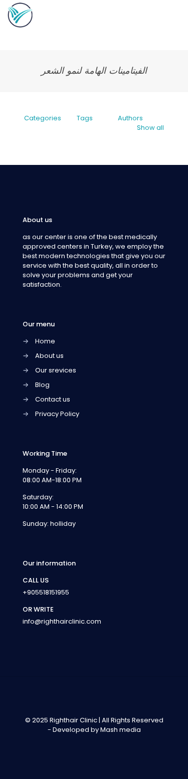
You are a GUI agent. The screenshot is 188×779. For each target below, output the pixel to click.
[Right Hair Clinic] (20, 15)
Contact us (52, 399)
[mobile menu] (174, 15)
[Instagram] (114, 743)
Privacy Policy (57, 414)
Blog (42, 385)
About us (49, 355)
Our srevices (55, 370)
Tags (85, 118)
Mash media (120, 729)
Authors (130, 118)
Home (45, 341)
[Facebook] (74, 743)
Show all (150, 127)
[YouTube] (101, 743)
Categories (42, 118)
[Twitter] (87, 743)
